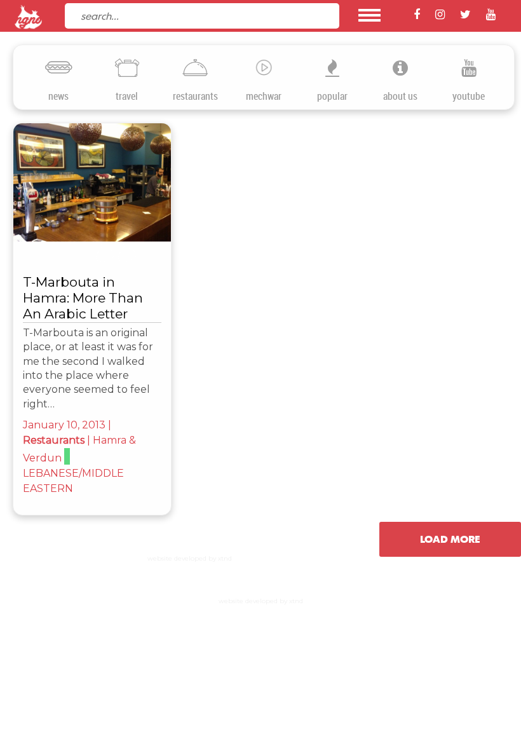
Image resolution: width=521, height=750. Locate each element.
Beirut (56, 132)
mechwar (263, 96)
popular (332, 96)
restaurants (195, 96)
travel (127, 96)
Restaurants (54, 440)
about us (400, 96)
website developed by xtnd (189, 558)
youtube (468, 96)
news (58, 96)
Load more (450, 539)
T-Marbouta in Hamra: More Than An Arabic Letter (83, 298)
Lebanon (106, 132)
